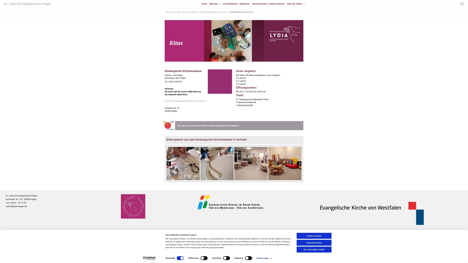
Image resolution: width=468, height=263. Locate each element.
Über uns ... (214, 4)
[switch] (204, 258)
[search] (462, 4)
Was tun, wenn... (295, 4)
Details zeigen (263, 258)
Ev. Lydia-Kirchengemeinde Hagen (28, 4)
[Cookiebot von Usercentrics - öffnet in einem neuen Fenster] (149, 258)
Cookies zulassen (314, 236)
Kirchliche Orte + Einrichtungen (268, 4)
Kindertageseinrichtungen (213, 12)
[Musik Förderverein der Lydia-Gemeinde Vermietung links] (249, 4)
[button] (239, 125)
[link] (215, 4)
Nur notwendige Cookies (314, 250)
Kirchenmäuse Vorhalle (241, 12)
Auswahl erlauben (314, 243)
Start (204, 4)
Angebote (244, 4)
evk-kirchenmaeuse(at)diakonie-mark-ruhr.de (185, 101)
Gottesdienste (230, 4)
